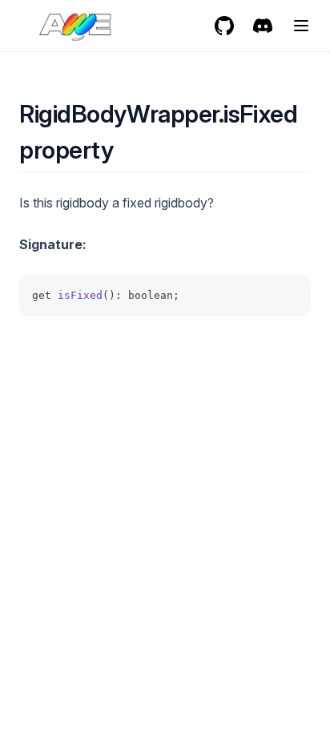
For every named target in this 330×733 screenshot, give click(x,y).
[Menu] (301, 26)
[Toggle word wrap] (290, 296)
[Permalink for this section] (127, 149)
